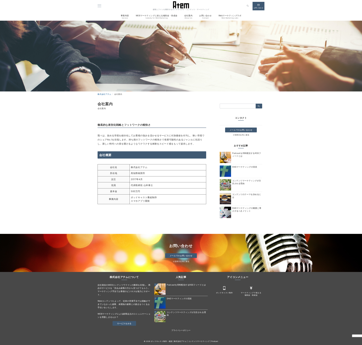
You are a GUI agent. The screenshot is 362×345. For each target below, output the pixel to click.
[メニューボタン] (99, 6)
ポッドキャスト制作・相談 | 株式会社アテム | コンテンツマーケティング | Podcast (184, 341)
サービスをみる (124, 323)
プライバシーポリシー (180, 330)
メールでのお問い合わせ (241, 130)
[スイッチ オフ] (247, 6)
